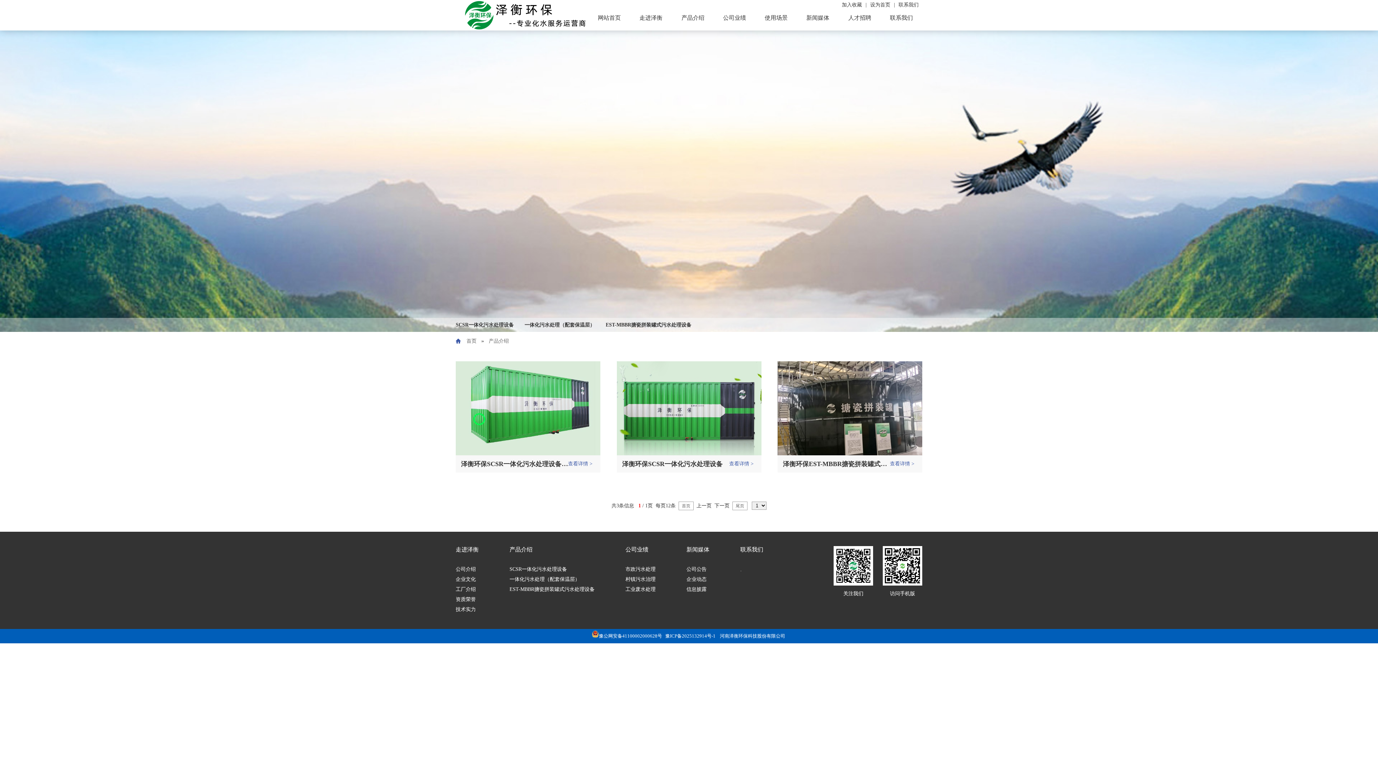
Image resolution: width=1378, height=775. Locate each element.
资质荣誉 (466, 599)
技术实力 (466, 609)
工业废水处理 (640, 589)
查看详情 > (580, 463)
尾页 (740, 505)
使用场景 (776, 18)
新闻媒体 (817, 18)
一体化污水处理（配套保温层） (560, 325)
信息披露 (696, 589)
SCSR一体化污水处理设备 (485, 325)
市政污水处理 (640, 569)
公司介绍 (466, 569)
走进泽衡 (650, 18)
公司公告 (696, 569)
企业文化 (466, 579)
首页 (472, 341)
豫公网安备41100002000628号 (630, 636)
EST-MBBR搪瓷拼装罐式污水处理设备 (649, 325)
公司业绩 (734, 18)
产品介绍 (692, 18)
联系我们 (901, 18)
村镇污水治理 (640, 579)
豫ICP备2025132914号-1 (690, 636)
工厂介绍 (466, 589)
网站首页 (609, 18)
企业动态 (696, 579)
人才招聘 (859, 18)
